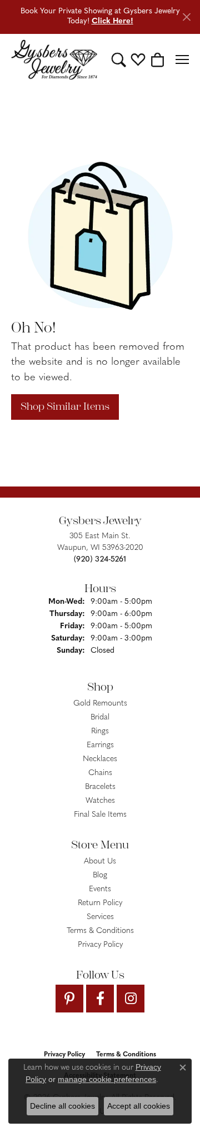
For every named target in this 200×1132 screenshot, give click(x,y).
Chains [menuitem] (100, 773)
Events (100, 889)
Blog (100, 875)
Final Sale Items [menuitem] (100, 815)
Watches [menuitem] (100, 801)
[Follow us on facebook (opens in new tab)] (100, 998)
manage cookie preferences (107, 1079)
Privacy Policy (100, 945)
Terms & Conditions (100, 931)
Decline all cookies (62, 1105)
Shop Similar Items (65, 406)
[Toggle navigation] (182, 59)
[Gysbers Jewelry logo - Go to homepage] (54, 60)
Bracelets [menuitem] (100, 787)
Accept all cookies (138, 1105)
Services (100, 917)
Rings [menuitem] (100, 731)
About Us (100, 861)
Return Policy (100, 903)
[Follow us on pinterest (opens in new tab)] (69, 998)
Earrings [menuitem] (100, 745)
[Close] (186, 17)
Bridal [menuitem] (100, 717)
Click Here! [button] (112, 21)
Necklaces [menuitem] (100, 759)
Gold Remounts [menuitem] (100, 703)
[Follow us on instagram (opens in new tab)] (130, 998)
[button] (119, 59)
